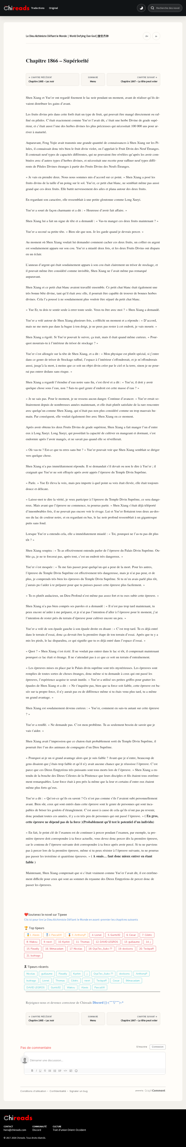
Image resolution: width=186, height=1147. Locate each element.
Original (53, 8)
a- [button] (156, 36)
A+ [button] (146, 36)
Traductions (38, 8)
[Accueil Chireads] (16, 8)
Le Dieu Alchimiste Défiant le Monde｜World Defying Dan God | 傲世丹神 (67, 36)
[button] (141, 8)
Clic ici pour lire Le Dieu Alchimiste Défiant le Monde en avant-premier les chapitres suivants (81, 919)
